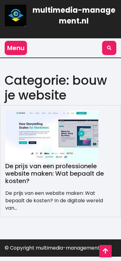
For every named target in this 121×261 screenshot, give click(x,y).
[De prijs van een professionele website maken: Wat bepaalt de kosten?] (51, 135)
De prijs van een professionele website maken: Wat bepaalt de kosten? (54, 173)
